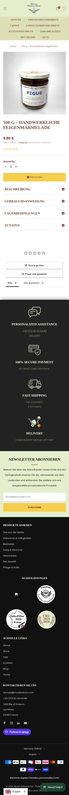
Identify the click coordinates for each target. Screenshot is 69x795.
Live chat (34, 335)
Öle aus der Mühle (13, 532)
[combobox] (16, 791)
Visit (5, 657)
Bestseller (9, 544)
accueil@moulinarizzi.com (18, 692)
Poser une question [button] (36, 274)
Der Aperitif (9, 561)
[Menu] (5, 8)
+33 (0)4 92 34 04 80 (35, 331)
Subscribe (34, 507)
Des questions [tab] (31, 282)
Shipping (23, 142)
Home (13, 46)
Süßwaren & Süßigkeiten (17, 538)
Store (6, 651)
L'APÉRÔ (14, 25)
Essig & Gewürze (12, 550)
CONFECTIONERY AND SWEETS (42, 25)
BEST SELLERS (28, 37)
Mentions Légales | (20, 778)
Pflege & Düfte (11, 567)
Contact (7, 663)
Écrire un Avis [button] (36, 265)
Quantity (9, 161)
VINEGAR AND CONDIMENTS (43, 19)
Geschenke (9, 555)
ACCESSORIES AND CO (20, 31)
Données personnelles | (42, 778)
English (33, 754)
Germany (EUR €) (33, 748)
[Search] (64, 8)
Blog (5, 668)
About (6, 645)
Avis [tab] (10, 282)
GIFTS (45, 37)
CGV (56, 778)
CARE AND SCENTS (50, 31)
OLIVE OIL (16, 19)
